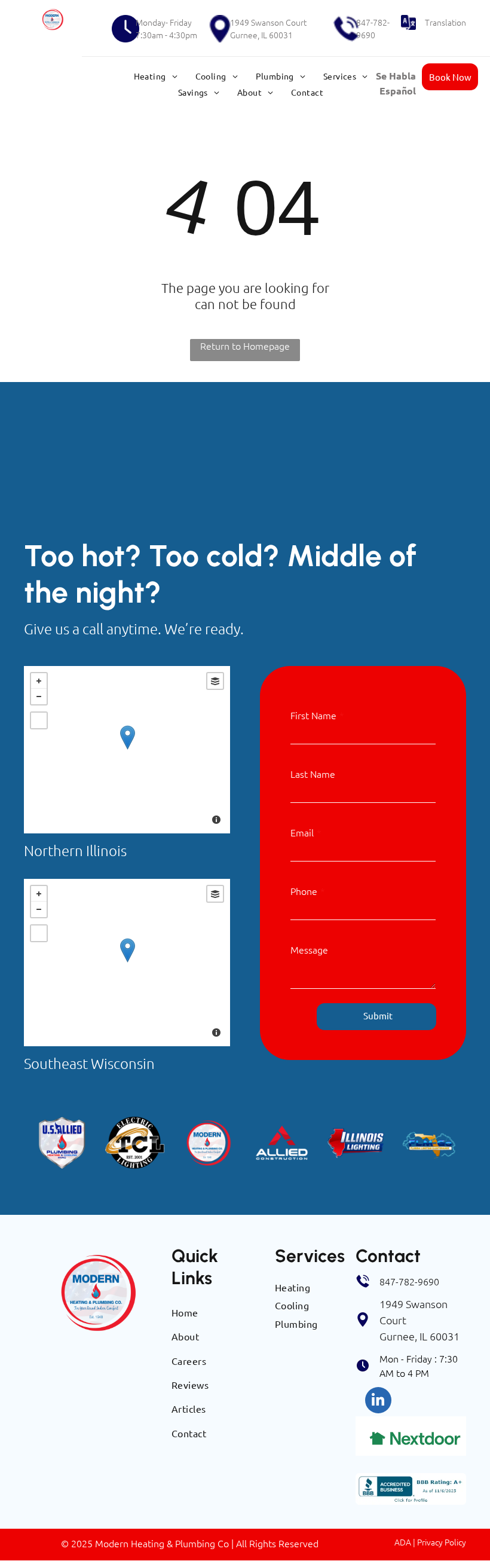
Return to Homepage (245, 345)
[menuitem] (155, 76)
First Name (313, 715)
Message (309, 949)
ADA (402, 1542)
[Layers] (215, 681)
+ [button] (39, 681)
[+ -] (127, 749)
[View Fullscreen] (39, 720)
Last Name (312, 773)
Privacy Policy (441, 1542)
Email (302, 832)
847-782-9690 (373, 28)
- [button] (39, 696)
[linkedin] (378, 1401)
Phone (303, 890)
